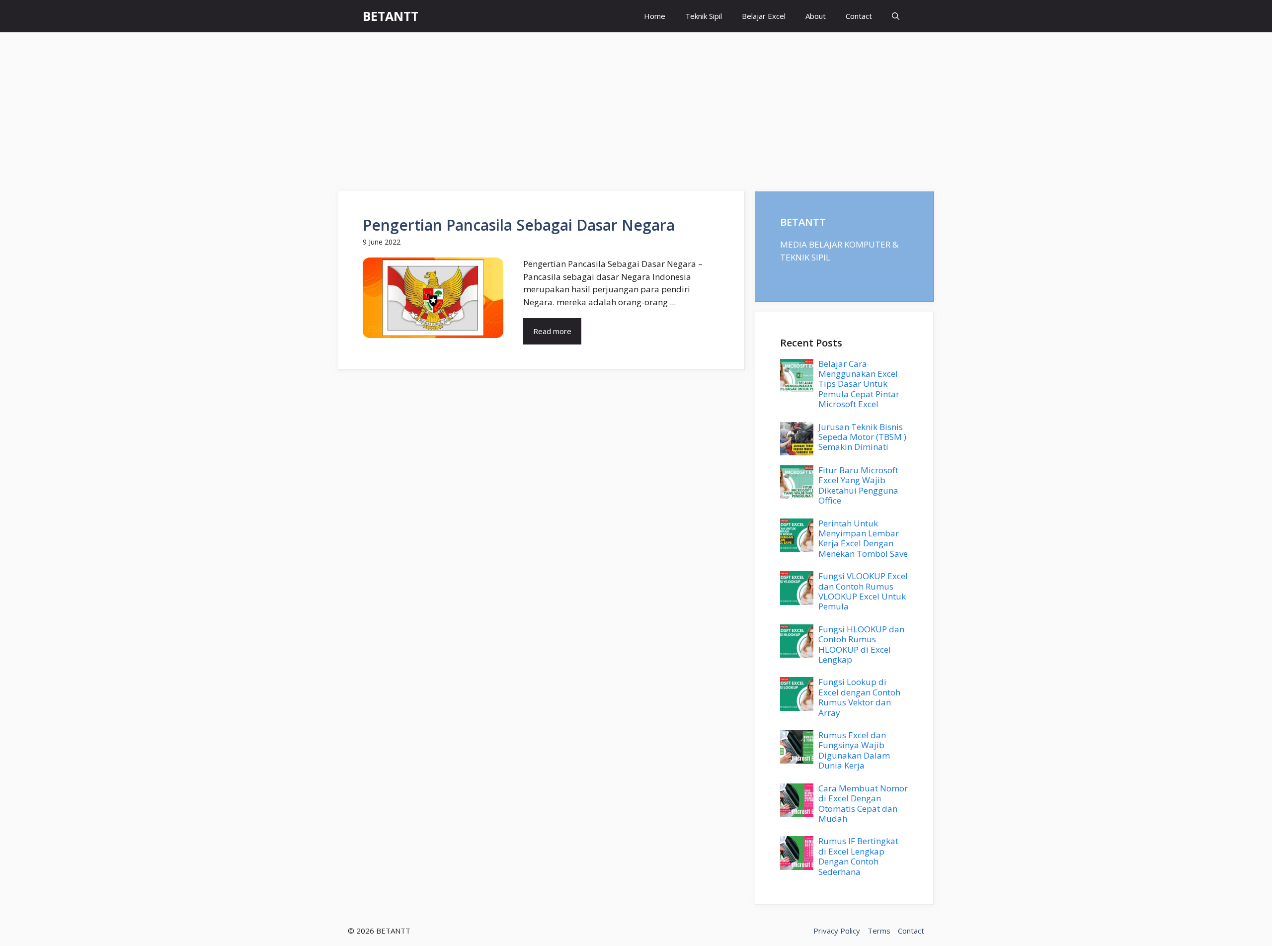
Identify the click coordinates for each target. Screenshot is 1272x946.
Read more (552, 331)
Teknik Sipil (703, 16)
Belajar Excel (764, 16)
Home (654, 16)
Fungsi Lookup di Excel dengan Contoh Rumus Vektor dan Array (859, 697)
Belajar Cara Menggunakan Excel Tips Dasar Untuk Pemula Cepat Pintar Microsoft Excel (858, 384)
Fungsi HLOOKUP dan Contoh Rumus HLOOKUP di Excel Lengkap (861, 644)
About (815, 16)
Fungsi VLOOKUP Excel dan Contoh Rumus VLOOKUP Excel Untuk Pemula (863, 591)
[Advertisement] (636, 106)
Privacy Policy (836, 931)
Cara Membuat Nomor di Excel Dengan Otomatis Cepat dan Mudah (863, 803)
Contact (859, 16)
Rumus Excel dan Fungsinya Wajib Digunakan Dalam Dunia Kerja (854, 750)
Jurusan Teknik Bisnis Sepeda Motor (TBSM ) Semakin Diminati (862, 437)
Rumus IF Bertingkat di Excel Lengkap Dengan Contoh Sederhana (858, 856)
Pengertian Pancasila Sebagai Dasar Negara (519, 225)
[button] (895, 16)
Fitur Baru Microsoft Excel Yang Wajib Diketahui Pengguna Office (858, 485)
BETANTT (390, 15)
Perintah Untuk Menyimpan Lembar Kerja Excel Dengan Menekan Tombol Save (863, 538)
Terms (879, 931)
